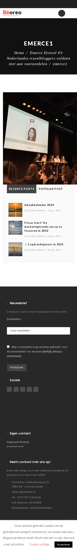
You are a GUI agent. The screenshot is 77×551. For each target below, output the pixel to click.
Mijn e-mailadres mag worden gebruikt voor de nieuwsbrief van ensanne (37, 352)
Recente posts (21, 188)
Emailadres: (14, 319)
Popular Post (51, 188)
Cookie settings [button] (39, 544)
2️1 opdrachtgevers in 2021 (43, 244)
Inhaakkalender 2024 (39, 205)
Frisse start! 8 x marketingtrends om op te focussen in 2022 (43, 226)
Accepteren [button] (63, 544)
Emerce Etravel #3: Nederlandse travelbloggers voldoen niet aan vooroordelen (38, 58)
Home (19, 52)
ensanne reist (15, 446)
